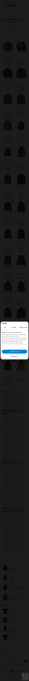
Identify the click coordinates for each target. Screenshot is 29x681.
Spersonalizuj (14, 356)
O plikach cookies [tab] (23, 327)
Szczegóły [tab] (13, 327)
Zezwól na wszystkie (14, 351)
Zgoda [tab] (4, 327)
